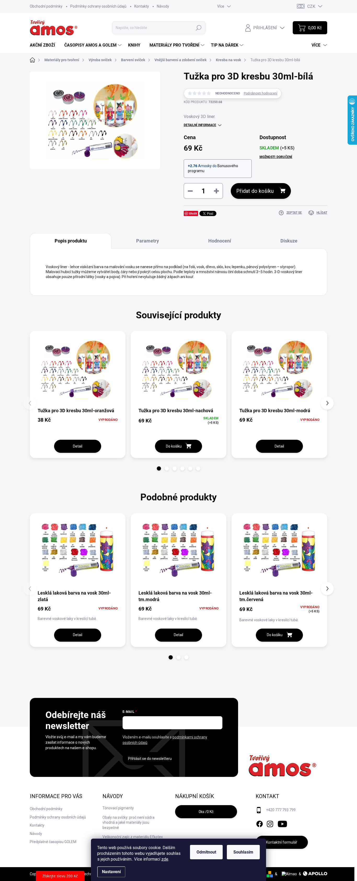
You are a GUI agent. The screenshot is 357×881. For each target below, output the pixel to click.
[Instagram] (270, 823)
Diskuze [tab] (288, 241)
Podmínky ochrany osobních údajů (98, 6)
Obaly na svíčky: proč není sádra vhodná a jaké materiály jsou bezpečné (128, 822)
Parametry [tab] (147, 241)
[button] (159, 468)
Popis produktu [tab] (71, 241)
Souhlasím (243, 852)
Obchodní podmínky (46, 6)
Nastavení (111, 871)
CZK (311, 6)
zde (164, 859)
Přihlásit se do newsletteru (150, 758)
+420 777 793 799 (281, 810)
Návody (163, 6)
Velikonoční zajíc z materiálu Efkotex (132, 837)
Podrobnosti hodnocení (260, 93)
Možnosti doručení (276, 157)
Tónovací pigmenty (118, 808)
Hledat (198, 28)
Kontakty (141, 6)
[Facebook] (259, 823)
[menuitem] (44, 45)
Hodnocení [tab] (219, 241)
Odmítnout (206, 852)
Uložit (193, 213)
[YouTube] (282, 823)
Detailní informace (200, 125)
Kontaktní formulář (281, 842)
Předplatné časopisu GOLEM (53, 842)
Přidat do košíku (255, 191)
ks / (206, 812)
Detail (77, 446)
